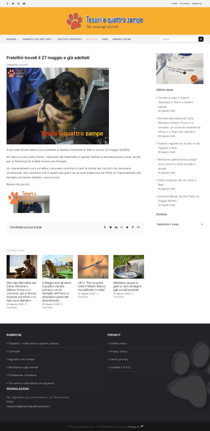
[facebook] (8, 4)
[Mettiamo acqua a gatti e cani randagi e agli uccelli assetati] (128, 266)
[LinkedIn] (116, 227)
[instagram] (18, 4)
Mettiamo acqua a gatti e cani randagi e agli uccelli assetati (127, 286)
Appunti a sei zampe (22, 359)
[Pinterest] (133, 227)
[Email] (138, 227)
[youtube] (24, 4)
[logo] (105, 11)
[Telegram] (127, 227)
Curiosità (14, 351)
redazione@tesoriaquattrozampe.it (28, 406)
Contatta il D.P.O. (120, 367)
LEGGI (124, 149)
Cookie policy (118, 343)
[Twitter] (110, 227)
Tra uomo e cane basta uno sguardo (31, 383)
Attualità (23, 64)
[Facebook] (105, 227)
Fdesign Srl (134, 426)
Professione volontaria (22, 375)
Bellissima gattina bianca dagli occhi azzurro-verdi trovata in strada (177, 164)
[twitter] (13, 4)
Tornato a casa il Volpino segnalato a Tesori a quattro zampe (175, 102)
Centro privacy (119, 359)
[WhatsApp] (121, 227)
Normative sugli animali (23, 367)
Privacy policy (118, 351)
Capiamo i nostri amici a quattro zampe (33, 343)
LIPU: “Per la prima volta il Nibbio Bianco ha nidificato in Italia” (92, 286)
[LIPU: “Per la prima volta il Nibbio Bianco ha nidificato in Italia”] (93, 266)
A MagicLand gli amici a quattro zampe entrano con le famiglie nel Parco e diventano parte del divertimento (56, 291)
